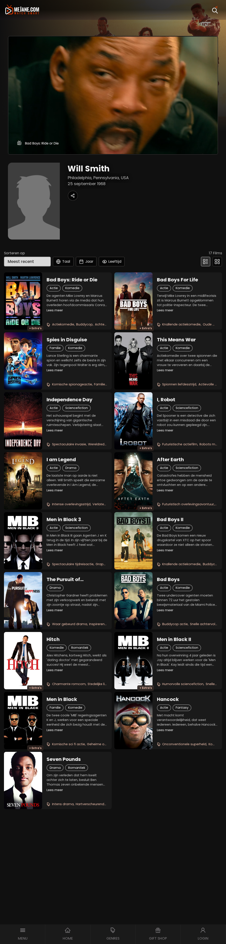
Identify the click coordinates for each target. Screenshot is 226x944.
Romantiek (79, 647)
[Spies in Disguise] (23, 361)
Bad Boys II (170, 520)
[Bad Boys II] (133, 540)
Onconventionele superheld (184, 744)
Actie (54, 288)
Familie (55, 348)
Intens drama (63, 804)
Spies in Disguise (67, 340)
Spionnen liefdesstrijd (179, 384)
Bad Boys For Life (177, 280)
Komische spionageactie (72, 384)
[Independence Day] (23, 421)
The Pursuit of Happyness (63, 579)
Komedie (72, 288)
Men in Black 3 (64, 520)
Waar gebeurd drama (69, 624)
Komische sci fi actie (68, 744)
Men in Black (62, 699)
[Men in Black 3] (23, 540)
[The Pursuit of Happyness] (23, 600)
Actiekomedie (63, 324)
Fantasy (182, 707)
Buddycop (84, 324)
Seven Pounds (64, 759)
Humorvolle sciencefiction (182, 684)
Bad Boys (168, 579)
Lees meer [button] (55, 310)
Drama (70, 468)
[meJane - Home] (22, 10)
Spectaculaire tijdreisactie (73, 564)
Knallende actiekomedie (181, 324)
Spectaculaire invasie (69, 444)
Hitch (53, 639)
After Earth (170, 460)
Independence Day (69, 400)
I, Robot (166, 400)
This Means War (176, 340)
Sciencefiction (76, 408)
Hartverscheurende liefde (96, 804)
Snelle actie (215, 684)
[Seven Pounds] (23, 780)
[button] (22, 934)
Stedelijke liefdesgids (104, 684)
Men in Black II (174, 639)
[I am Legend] (23, 480)
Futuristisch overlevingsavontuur (188, 504)
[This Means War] (133, 361)
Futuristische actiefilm (179, 444)
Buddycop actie (175, 624)
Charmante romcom (69, 684)
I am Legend (61, 460)
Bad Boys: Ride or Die (72, 280)
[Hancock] (133, 720)
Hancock (168, 699)
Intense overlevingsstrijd (71, 504)
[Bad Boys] (133, 600)
